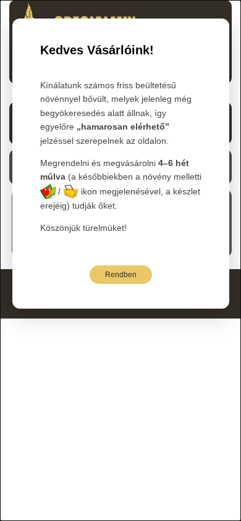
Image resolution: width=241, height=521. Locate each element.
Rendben (121, 274)
